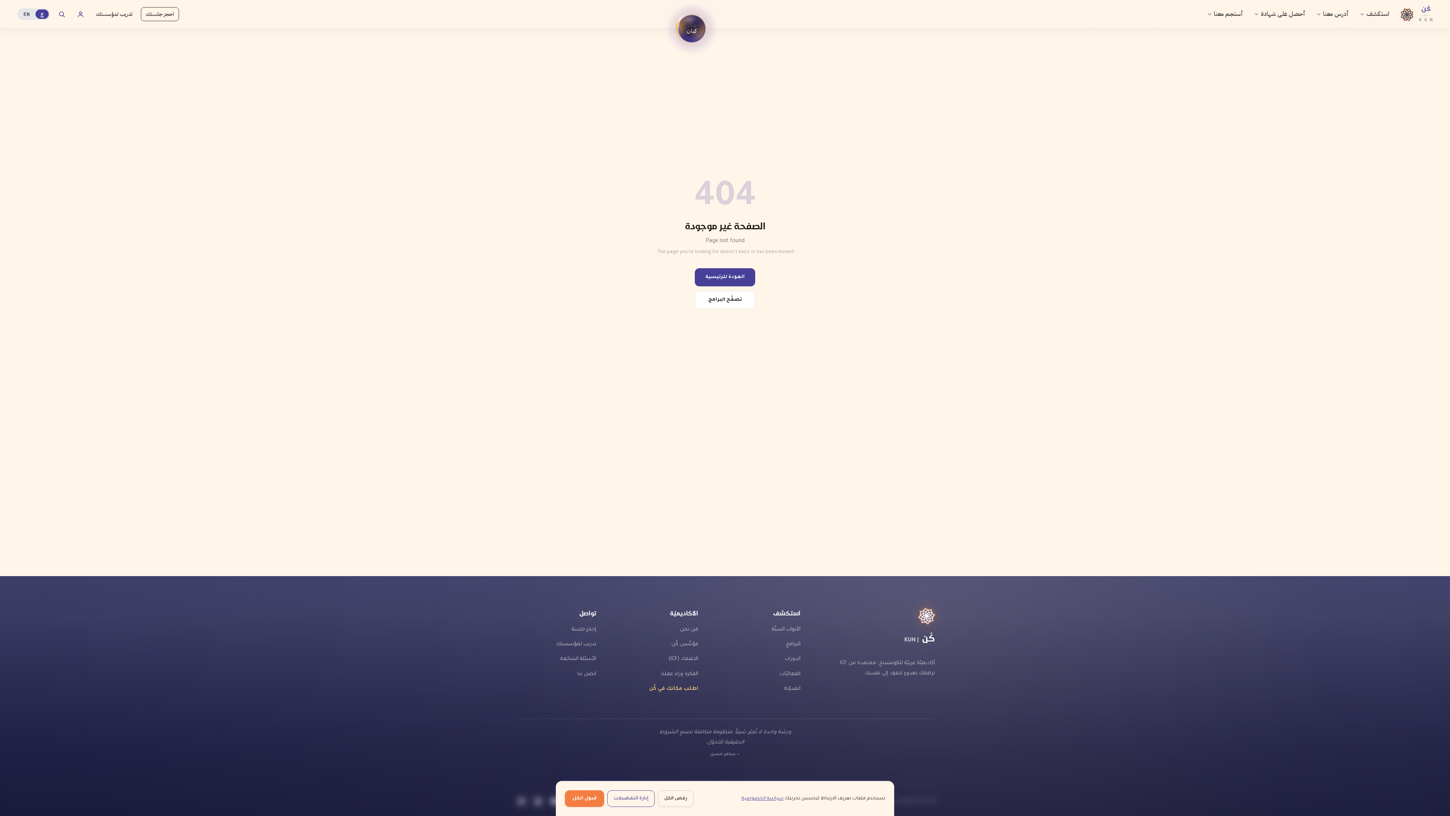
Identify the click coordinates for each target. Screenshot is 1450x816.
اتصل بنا (586, 674)
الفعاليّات (790, 674)
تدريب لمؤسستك (114, 14)
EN (26, 14)
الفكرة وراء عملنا (679, 674)
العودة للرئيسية (725, 277)
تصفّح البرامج (725, 300)
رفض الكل (675, 798)
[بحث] (61, 14)
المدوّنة (792, 689)
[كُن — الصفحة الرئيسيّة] (878, 616)
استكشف (1378, 14)
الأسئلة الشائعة (578, 659)
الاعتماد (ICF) (683, 659)
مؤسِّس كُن (684, 644)
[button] (692, 28)
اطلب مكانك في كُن (673, 689)
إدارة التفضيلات (631, 798)
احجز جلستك (160, 14)
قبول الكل (584, 798)
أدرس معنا (1336, 14)
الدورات (793, 659)
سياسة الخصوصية (763, 798)
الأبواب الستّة (786, 629)
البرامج (793, 644)
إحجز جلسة (584, 629)
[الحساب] (80, 14)
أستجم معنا (1228, 14)
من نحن (689, 629)
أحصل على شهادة (1283, 14)
